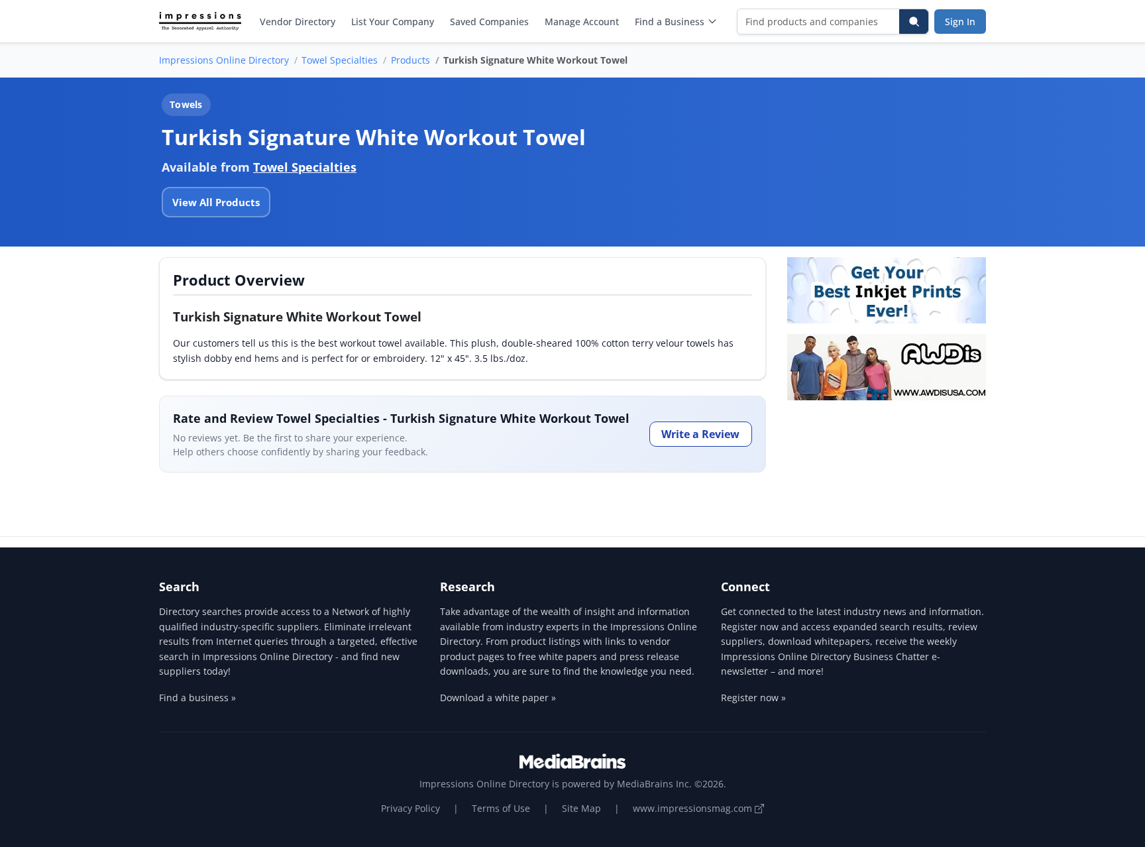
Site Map (581, 808)
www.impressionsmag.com (694, 808)
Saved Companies (489, 21)
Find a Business (669, 21)
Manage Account (582, 21)
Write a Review (700, 434)
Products (410, 60)
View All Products (216, 202)
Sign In (960, 21)
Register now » (753, 697)
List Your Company (392, 21)
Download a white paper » (498, 697)
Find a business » (197, 697)
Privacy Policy (410, 808)
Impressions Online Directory (224, 60)
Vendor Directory (297, 21)
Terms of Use (501, 808)
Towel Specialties (339, 60)
